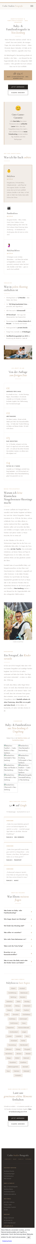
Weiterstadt (26, 1071)
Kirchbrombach (14, 1032)
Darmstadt (8, 1006)
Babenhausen (24, 993)
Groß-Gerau (12, 1019)
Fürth (7, 1014)
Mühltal (23, 1041)
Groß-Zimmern (14, 1023)
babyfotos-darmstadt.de (10, 1194)
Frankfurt (26, 1010)
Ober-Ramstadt (24, 1045)
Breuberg (27, 1001)
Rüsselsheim (13, 1062)
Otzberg (18, 1049)
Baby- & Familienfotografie (11, 1187)
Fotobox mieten (8, 1205)
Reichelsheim (9, 1054)
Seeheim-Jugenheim (13, 1067)
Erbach (18, 1010)
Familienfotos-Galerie (18, 740)
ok (29, 1237)
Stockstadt (25, 1067)
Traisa (8, 1071)
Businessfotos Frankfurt (10, 1207)
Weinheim (16, 1071)
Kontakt (6, 1210)
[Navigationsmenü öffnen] (32, 6)
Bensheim (22, 997)
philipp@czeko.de (8, 1226)
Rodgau (9, 1058)
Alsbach (13, 988)
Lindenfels (18, 1036)
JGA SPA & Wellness (9, 1202)
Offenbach (9, 1049)
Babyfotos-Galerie (22, 738)
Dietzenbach (27, 1006)
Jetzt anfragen (18, 87)
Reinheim (19, 1054)
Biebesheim (9, 1001)
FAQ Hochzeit (7, 1178)
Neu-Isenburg (12, 1045)
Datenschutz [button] (7, 1241)
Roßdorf (17, 1058)
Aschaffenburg (12, 993)
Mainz (27, 1036)
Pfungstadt (27, 1049)
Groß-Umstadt (23, 1019)
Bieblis (18, 1001)
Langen (24, 1032)
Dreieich (9, 1010)
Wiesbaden (18, 1075)
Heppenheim (10, 1028)
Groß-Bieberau (26, 1014)
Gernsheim (15, 1014)
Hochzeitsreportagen (9, 1174)
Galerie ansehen (18, 93)
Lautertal (9, 1036)
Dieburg (17, 1006)
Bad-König (13, 997)
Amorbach (22, 988)
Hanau (24, 1023)
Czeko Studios (12, 6)
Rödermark (26, 1058)
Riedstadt (28, 1054)
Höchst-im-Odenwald (23, 1028)
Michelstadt (14, 1041)
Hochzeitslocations (9, 1176)
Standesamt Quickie (9, 1171)
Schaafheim (23, 1062)
